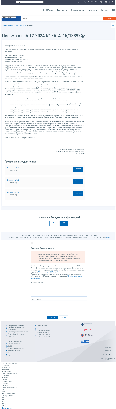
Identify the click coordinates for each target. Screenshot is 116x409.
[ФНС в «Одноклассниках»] (109, 2)
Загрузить (78, 169)
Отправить (52, 318)
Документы (93, 10)
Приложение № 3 (13, 192)
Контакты (104, 10)
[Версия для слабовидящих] (79, 2)
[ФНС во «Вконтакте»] (106, 2)
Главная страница (8, 25)
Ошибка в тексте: (37, 299)
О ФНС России (48, 10)
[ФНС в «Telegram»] (112, 2)
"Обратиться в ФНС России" (48, 272)
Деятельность (62, 10)
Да (64, 223)
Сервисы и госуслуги (78, 10)
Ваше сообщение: (37, 282)
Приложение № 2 (13, 180)
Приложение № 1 (13, 168)
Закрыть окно (7, 408)
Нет (54, 223)
